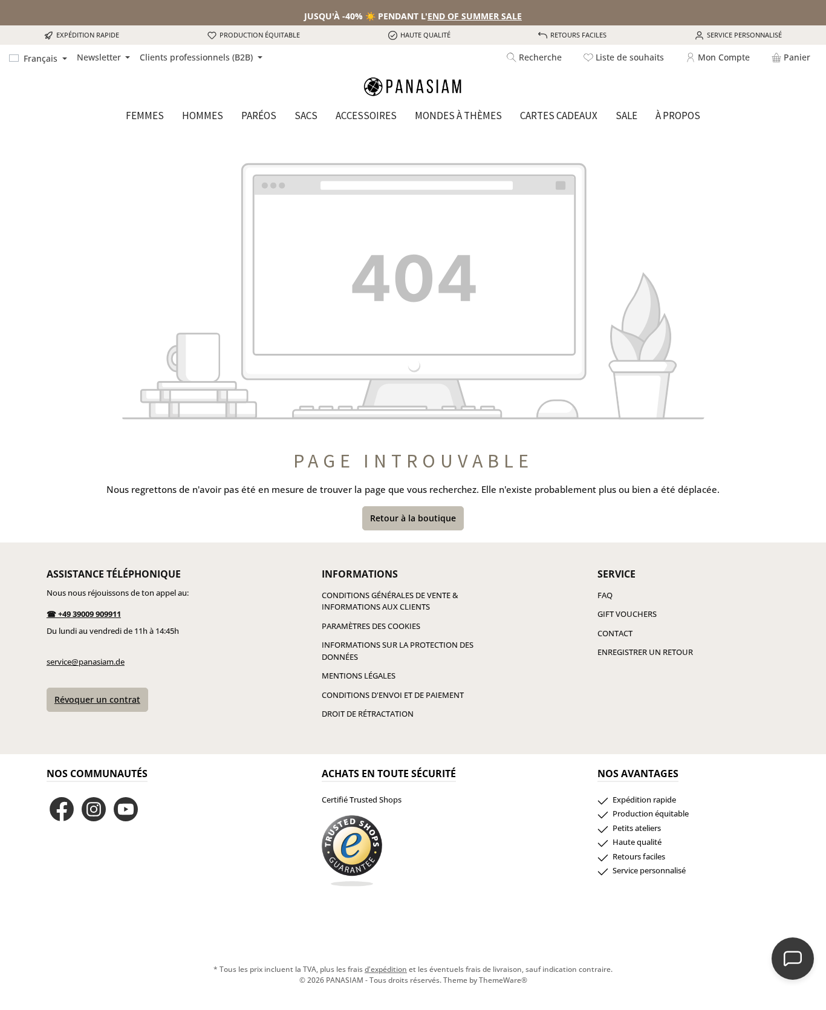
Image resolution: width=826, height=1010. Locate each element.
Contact (615, 633)
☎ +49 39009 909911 (84, 613)
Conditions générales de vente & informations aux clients (390, 601)
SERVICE (616, 574)
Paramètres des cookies (371, 626)
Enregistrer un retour (645, 652)
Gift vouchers (627, 613)
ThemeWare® (503, 980)
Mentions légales (358, 675)
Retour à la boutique (413, 518)
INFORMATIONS (360, 574)
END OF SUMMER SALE (475, 16)
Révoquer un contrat (97, 699)
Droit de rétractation (368, 713)
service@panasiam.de (86, 661)
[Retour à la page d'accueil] (413, 86)
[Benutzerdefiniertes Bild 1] (352, 851)
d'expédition (386, 969)
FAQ (605, 595)
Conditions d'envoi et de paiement (393, 694)
